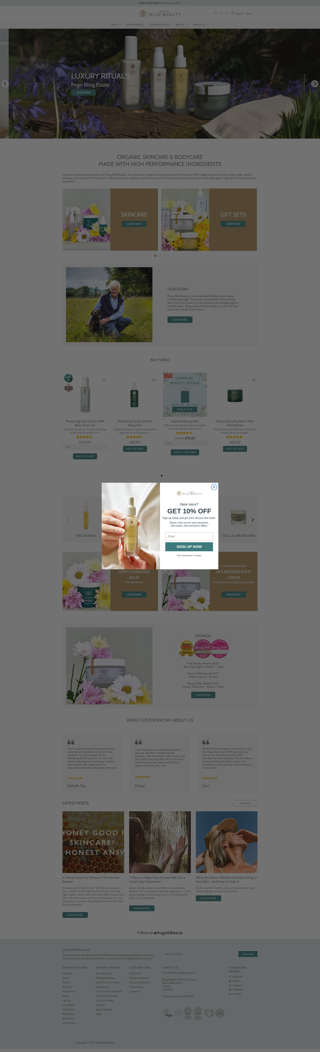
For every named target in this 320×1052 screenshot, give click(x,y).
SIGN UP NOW (189, 547)
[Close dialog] (214, 487)
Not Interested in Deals (189, 555)
